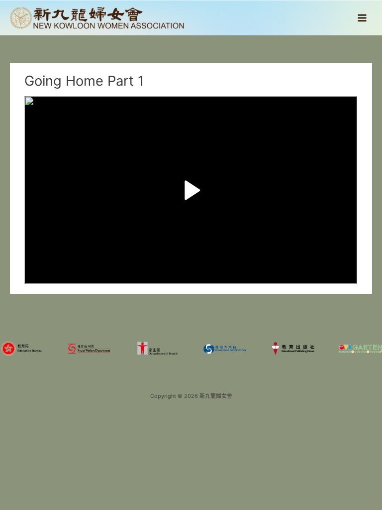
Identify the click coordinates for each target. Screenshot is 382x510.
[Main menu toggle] (362, 17)
